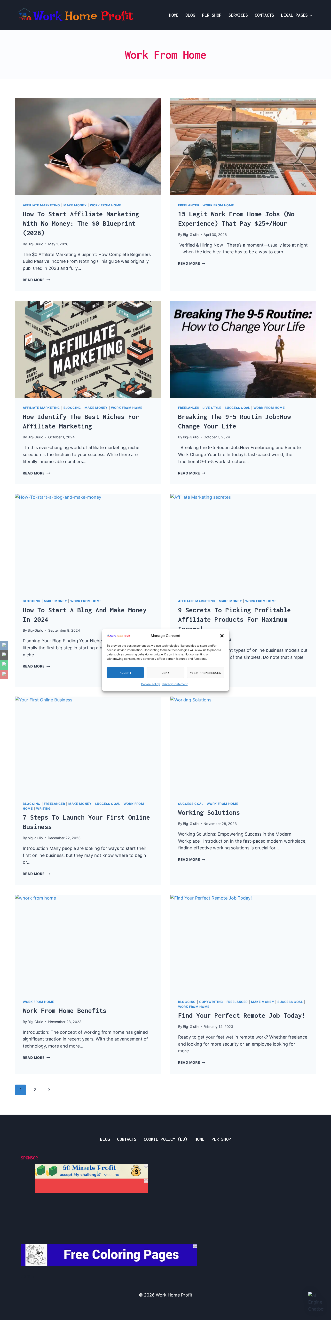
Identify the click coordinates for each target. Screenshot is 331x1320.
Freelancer (188, 205)
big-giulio (35, 838)
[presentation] (88, 146)
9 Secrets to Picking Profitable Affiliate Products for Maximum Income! (234, 619)
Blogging (72, 408)
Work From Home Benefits (64, 1010)
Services (238, 15)
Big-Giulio (35, 244)
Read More (36, 280)
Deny (165, 673)
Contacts (264, 15)
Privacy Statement (175, 684)
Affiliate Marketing (41, 205)
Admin (27, 1276)
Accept (125, 673)
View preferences (205, 673)
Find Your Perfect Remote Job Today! (241, 1015)
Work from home (105, 205)
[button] (222, 635)
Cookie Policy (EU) (165, 1139)
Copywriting (211, 1002)
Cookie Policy (150, 684)
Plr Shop (211, 15)
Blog (190, 15)
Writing (43, 808)
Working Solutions (209, 812)
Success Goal (237, 408)
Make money (75, 205)
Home (174, 15)
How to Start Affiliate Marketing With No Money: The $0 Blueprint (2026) (81, 223)
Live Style (212, 408)
